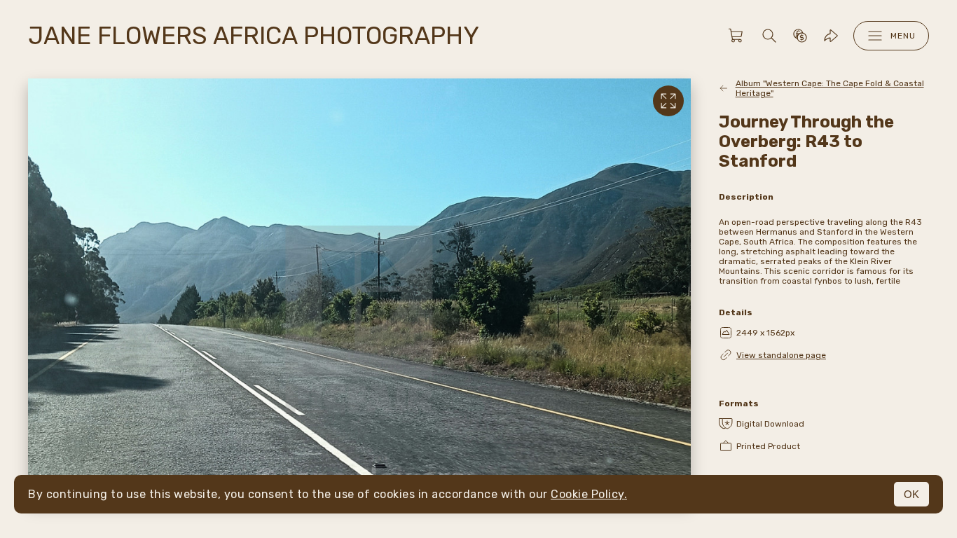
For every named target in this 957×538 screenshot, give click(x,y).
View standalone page (781, 355)
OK (911, 494)
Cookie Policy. (589, 494)
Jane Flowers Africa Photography (253, 35)
